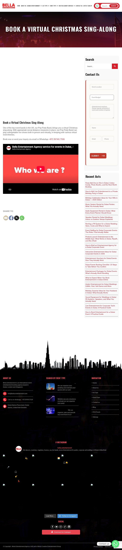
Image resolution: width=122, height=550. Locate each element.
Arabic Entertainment (33, 6)
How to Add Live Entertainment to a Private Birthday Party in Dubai (101, 192)
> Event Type (96, 397)
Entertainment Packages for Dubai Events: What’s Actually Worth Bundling (101, 272)
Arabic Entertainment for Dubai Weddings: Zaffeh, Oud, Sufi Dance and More (101, 285)
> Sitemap (95, 417)
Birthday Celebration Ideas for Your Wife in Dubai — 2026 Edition (101, 199)
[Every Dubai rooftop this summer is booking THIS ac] (46, 469)
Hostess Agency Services (66, 6)
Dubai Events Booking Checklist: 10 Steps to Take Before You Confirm (101, 266)
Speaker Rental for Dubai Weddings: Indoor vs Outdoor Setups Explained (99, 218)
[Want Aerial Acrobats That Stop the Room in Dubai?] (17, 498)
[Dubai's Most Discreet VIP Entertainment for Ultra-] (105, 469)
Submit (95, 156)
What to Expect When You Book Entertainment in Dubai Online (97, 279)
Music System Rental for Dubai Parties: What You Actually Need (100, 205)
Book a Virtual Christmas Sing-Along (23, 122)
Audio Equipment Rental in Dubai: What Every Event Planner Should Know (100, 212)
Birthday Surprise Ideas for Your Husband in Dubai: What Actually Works (101, 292)
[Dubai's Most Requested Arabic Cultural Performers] (76, 498)
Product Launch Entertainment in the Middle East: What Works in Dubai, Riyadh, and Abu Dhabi (101, 239)
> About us (95, 388)
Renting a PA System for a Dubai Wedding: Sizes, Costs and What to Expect (101, 225)
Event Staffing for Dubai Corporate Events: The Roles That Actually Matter (101, 231)
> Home (94, 383)
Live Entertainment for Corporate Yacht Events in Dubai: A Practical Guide (100, 307)
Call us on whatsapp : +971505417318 (20, 399)
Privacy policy (98, 547)
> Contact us (96, 402)
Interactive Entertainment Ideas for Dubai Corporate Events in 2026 (100, 253)
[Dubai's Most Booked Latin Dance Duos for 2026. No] (46, 498)
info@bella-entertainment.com (17, 393)
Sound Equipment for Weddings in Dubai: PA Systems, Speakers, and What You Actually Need (101, 299)
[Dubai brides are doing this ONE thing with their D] (76, 469)
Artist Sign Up (87, 6)
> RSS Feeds (96, 412)
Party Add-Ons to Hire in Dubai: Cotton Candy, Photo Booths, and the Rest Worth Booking (101, 185)
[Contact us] (115, 544)
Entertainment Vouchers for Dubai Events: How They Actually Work (101, 259)
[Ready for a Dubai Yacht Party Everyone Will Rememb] (105, 498)
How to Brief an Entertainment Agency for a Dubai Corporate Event (101, 246)
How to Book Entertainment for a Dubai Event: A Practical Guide (100, 313)
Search (113, 6)
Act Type (45, 6)
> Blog (94, 407)
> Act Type (95, 392)
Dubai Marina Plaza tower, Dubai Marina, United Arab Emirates (18, 406)
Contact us (79, 6)
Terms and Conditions (112, 547)
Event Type (53, 6)
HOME (18, 6)
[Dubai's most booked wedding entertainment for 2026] (17, 469)
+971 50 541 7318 (56, 139)
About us (23, 6)
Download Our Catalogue (62, 532)
